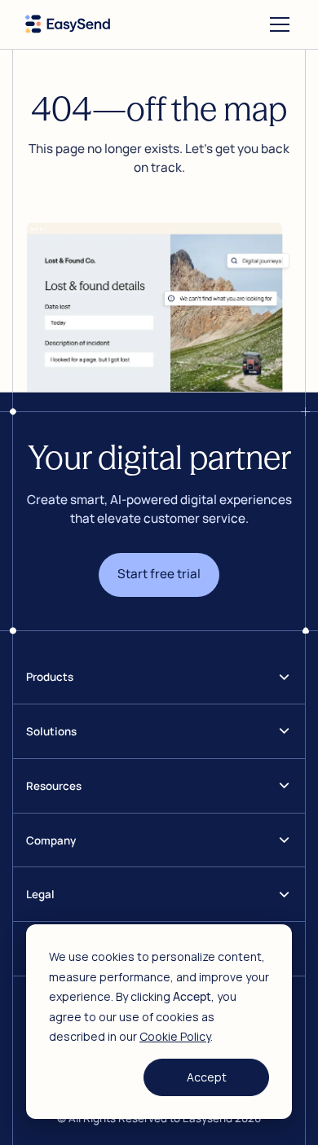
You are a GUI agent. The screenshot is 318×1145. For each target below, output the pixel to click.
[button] (276, 24)
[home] (68, 24)
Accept (207, 1077)
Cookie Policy (174, 1036)
